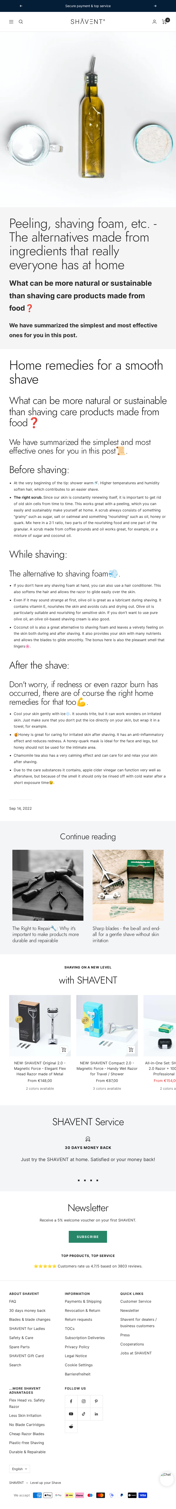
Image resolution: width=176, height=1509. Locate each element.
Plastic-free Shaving (26, 1442)
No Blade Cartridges (27, 1424)
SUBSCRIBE (88, 1237)
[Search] (21, 22)
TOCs (69, 1328)
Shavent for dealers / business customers (138, 1322)
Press (125, 1335)
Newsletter (129, 1310)
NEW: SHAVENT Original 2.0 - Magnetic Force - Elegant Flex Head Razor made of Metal (40, 1068)
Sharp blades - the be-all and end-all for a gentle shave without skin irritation (126, 934)
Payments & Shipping (83, 1301)
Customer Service (135, 1301)
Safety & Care (21, 1337)
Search (15, 1365)
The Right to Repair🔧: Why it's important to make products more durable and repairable (45, 934)
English (17, 1469)
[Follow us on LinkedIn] (96, 1414)
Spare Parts (19, 1347)
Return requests (78, 1319)
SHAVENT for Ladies (27, 1328)
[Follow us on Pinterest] (96, 1401)
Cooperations (132, 1344)
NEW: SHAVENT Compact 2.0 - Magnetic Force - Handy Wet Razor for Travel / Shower (107, 1068)
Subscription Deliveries (85, 1337)
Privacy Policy (77, 1347)
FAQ (12, 1301)
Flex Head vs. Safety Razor (27, 1403)
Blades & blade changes (29, 1319)
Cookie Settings (79, 1365)
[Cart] (164, 21)
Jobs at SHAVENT (136, 1353)
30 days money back (27, 1310)
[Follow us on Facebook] (71, 1401)
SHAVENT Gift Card (26, 1355)
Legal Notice (76, 1355)
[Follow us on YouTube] (71, 1414)
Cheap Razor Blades (26, 1433)
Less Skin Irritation (25, 1415)
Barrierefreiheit (78, 1374)
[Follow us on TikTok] (83, 1414)
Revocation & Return (82, 1310)
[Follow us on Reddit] (71, 1426)
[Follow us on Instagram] (83, 1401)
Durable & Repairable (27, 1452)
